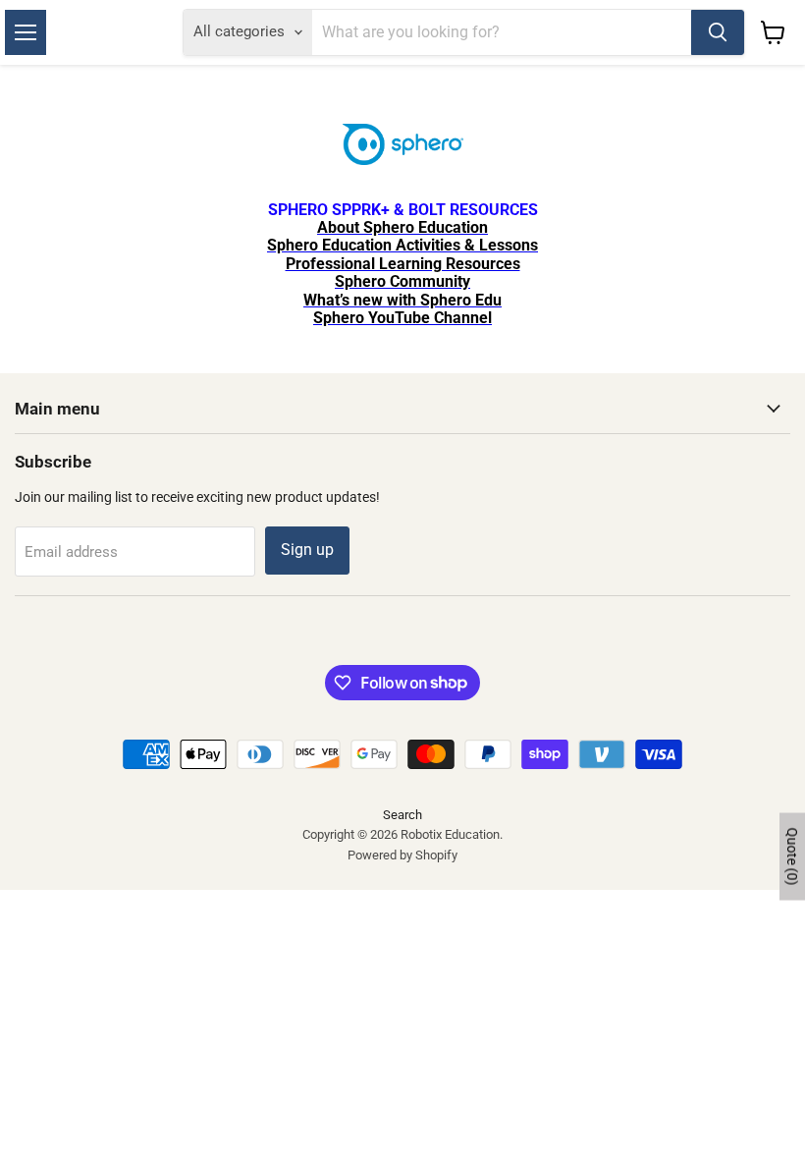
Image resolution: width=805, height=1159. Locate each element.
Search (402, 814)
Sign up (307, 549)
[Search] (717, 32)
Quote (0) (792, 856)
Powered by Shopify (402, 855)
